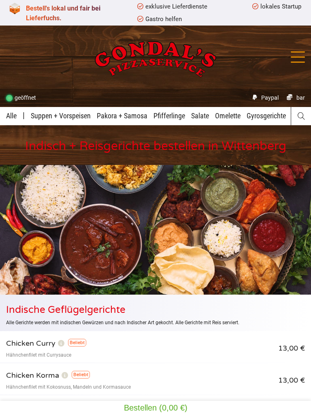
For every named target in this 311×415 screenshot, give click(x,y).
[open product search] (301, 116)
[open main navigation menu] (298, 57)
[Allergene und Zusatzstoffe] (61, 343)
